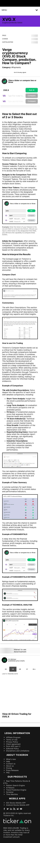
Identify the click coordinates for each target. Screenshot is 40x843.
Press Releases (12, 770)
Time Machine (12, 794)
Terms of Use (11, 740)
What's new (11, 759)
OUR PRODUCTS (17, 776)
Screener (10, 792)
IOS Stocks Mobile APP (16, 803)
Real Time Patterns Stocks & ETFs (16, 782)
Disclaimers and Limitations (17, 751)
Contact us (10, 764)
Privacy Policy (12, 742)
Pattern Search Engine (15, 785)
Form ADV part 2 (13, 746)
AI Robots (10, 788)
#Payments (16, 67)
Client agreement (13, 744)
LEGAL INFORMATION (17, 733)
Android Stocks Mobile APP (17, 805)
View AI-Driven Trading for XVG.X (16, 715)
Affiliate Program (13, 737)
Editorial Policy (12, 748)
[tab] (5, 669)
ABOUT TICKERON (17, 755)
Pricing (9, 768)
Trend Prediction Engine (16, 790)
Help (8, 761)
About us (10, 766)
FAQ (7, 772)
